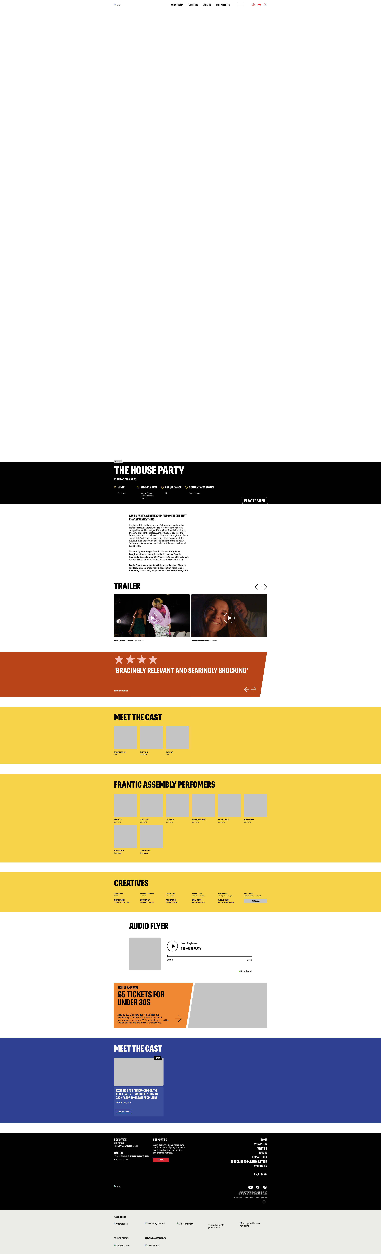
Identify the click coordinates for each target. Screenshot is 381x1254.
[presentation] (257, 587)
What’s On (260, 1144)
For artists (223, 5)
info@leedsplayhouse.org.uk (126, 1146)
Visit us (193, 5)
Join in (207, 5)
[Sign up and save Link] (178, 1018)
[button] (265, 5)
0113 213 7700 (119, 1143)
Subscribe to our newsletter (248, 1161)
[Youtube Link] (250, 1187)
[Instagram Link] (265, 1187)
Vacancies (260, 1166)
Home (263, 1140)
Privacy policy (249, 1198)
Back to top (260, 1174)
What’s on (177, 5)
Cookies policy (238, 1198)
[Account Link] (253, 5)
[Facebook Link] (257, 1187)
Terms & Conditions (261, 1198)
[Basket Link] (259, 5)
